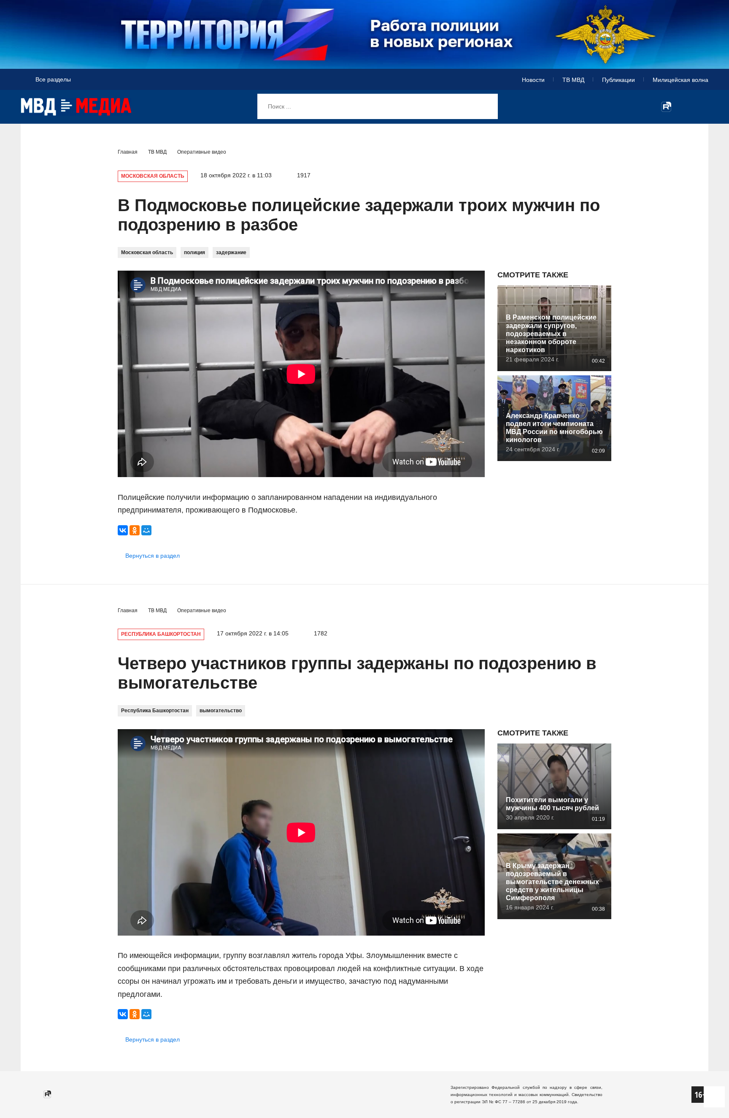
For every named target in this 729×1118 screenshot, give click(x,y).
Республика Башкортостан (155, 711)
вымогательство (221, 711)
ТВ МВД (573, 79)
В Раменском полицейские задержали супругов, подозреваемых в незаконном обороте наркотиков (551, 333)
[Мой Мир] (146, 530)
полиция (194, 252)
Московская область (147, 252)
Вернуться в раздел (152, 555)
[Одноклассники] (135, 530)
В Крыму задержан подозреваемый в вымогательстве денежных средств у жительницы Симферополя (552, 882)
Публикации (618, 79)
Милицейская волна (680, 79)
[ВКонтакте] (123, 530)
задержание (231, 252)
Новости (533, 79)
